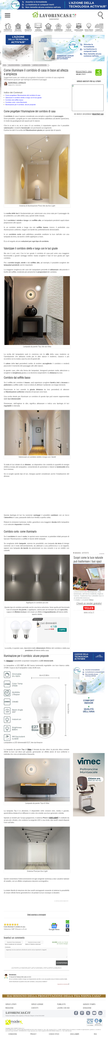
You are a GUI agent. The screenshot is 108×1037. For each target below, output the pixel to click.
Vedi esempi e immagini (36, 915)
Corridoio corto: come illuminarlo (16, 102)
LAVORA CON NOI (63, 1008)
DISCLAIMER (74, 1034)
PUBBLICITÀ (61, 1004)
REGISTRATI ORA (84, 72)
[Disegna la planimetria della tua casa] (38, 28)
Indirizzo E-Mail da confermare (33, 944)
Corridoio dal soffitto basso (14, 100)
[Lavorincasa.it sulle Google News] (54, 926)
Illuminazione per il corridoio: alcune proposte (20, 104)
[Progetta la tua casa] (54, 997)
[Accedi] (98, 75)
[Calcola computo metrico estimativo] (99, 28)
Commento (7, 947)
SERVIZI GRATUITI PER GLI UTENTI (89, 81)
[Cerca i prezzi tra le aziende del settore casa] (88, 28)
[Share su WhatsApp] (67, 923)
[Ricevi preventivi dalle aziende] (7, 28)
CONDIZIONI (12, 1034)
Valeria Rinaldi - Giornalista (17, 83)
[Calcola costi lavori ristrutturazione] (18, 28)
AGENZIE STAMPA (89, 1004)
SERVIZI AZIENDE (37, 1004)
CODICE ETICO (54, 1034)
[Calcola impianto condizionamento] (58, 28)
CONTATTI (34, 1008)
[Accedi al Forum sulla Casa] (68, 28)
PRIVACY (33, 1034)
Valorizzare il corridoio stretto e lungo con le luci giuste (23, 97)
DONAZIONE (87, 1008)
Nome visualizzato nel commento (13, 944)
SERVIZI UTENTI (10, 1004)
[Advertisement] (36, 494)
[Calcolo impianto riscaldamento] (48, 28)
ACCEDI (54, 942)
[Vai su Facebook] (67, 927)
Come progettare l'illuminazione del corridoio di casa (22, 95)
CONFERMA (61, 963)
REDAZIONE (9, 1008)
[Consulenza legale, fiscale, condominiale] (78, 28)
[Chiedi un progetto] (28, 28)
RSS (95, 1034)
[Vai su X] (67, 931)
